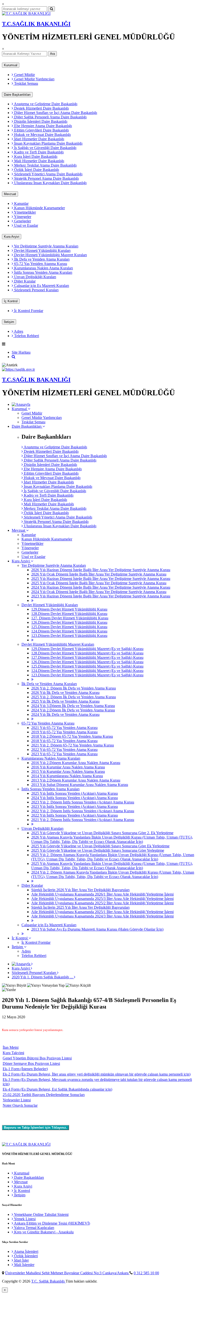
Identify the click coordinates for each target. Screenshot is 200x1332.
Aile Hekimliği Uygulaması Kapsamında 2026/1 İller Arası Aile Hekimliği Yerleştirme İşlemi (102, 894)
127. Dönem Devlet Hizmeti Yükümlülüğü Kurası (69, 618)
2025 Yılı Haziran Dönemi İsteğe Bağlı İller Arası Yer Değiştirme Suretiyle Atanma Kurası (100, 578)
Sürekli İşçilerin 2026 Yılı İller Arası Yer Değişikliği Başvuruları (80, 890)
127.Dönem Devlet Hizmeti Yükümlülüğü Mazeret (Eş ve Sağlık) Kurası (87, 657)
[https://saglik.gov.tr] (18, 369)
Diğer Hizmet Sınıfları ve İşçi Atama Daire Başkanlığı (55, 113)
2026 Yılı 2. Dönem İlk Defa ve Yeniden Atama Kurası (73, 688)
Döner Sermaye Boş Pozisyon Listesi (31, 1063)
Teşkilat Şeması (25, 83)
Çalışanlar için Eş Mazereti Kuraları (41, 285)
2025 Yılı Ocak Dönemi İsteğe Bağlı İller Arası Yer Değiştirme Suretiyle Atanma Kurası (98, 583)
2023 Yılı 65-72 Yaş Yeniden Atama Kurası (64, 754)
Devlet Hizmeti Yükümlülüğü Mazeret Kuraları (50, 255)
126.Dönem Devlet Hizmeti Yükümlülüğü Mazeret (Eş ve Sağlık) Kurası (87, 662)
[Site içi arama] (13, 357)
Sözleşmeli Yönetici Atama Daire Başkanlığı (47, 174)
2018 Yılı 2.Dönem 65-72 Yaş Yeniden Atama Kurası (72, 736)
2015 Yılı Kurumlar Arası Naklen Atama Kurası (68, 771)
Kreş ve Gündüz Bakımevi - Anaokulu (43, 1232)
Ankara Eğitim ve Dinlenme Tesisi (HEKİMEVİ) (51, 1223)
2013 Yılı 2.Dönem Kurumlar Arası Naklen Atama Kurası (75, 780)
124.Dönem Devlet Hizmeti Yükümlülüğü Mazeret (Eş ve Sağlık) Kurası (87, 671)
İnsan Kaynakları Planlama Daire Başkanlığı (47, 143)
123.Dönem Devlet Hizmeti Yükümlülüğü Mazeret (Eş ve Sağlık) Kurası (87, 675)
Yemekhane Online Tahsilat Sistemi (41, 1214)
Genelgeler (22, 221)
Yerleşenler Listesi (17, 1100)
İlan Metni (11, 1047)
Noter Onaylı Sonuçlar (20, 1105)
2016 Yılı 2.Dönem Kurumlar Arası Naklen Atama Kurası (75, 763)
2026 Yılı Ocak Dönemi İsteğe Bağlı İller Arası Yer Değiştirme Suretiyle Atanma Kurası (98, 574)
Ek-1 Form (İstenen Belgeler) (25, 1069)
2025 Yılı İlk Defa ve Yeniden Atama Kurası (65, 701)
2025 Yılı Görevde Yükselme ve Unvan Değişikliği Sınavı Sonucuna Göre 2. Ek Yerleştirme (102, 833)
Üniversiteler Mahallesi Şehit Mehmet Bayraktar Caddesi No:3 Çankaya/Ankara (67, 1273)
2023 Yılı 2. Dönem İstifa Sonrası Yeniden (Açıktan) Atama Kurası (82, 802)
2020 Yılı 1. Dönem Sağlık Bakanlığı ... (43, 977)
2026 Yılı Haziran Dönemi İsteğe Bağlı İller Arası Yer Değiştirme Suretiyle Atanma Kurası (100, 570)
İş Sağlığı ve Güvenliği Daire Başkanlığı (44, 148)
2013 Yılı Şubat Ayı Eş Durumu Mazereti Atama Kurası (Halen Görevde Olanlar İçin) (97, 929)
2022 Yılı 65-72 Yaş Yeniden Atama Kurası (64, 749)
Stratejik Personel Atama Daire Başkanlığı (46, 178)
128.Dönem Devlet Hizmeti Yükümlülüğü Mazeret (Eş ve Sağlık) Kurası (87, 653)
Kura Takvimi (13, 1053)
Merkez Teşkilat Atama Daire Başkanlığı (45, 165)
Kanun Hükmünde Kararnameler (39, 208)
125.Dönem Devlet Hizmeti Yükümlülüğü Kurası (69, 627)
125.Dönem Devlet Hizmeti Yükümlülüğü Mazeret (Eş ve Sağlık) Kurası (87, 666)
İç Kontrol (11, 301)
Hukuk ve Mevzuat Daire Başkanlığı (42, 134)
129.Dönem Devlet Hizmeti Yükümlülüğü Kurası (69, 609)
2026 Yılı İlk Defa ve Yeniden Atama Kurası (65, 692)
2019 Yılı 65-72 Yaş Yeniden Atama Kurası (64, 732)
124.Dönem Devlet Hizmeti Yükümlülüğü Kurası (69, 631)
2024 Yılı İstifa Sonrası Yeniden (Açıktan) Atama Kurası (74, 798)
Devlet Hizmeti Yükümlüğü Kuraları (41, 250)
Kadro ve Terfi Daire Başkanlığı (38, 152)
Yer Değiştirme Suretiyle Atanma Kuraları (45, 246)
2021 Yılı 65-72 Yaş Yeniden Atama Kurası (64, 728)
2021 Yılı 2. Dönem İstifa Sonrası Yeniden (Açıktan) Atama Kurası (82, 820)
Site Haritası (21, 352)
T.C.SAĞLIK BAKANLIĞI (36, 24)
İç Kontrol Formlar (28, 311)
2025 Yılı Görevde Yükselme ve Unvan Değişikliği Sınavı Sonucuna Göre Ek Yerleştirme (100, 846)
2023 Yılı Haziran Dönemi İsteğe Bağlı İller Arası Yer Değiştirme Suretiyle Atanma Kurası (100, 596)
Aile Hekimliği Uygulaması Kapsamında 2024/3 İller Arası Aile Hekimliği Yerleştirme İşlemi (102, 916)
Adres (18, 331)
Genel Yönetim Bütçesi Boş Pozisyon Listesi (37, 1058)
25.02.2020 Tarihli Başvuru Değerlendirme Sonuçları (44, 1095)
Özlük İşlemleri (25, 1256)
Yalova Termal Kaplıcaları (33, 1228)
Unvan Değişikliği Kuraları (34, 277)
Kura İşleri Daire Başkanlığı (35, 156)
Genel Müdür (24, 75)
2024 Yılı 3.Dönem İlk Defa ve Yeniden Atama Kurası (73, 706)
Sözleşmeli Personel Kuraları (36, 290)
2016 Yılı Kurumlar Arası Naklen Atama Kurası (68, 767)
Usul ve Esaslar (25, 225)
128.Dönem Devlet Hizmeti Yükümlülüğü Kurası (69, 614)
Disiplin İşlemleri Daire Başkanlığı (40, 121)
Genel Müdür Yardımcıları (33, 79)
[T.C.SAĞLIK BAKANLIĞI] (26, 13)
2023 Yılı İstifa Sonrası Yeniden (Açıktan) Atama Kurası (74, 806)
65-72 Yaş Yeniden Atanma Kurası (40, 264)
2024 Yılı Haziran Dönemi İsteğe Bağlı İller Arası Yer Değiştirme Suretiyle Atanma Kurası (100, 587)
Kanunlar (21, 203)
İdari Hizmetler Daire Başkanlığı (38, 139)
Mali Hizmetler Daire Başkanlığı (38, 161)
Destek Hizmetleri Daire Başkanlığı (41, 108)
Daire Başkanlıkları (17, 94)
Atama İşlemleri (25, 1251)
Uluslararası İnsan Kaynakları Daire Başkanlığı (50, 183)
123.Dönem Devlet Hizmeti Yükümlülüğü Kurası (69, 635)
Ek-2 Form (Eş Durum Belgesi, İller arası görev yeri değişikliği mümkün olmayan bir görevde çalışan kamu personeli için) (96, 1074)
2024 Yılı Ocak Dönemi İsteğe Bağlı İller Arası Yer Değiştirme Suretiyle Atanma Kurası (98, 592)
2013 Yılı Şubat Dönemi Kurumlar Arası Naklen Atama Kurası (79, 785)
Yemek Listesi (24, 1219)
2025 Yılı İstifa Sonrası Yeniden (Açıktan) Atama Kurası (74, 793)
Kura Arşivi (11, 236)
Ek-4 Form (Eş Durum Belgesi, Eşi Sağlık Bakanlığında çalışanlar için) (57, 1089)
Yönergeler (22, 217)
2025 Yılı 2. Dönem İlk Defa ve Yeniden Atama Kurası (73, 697)
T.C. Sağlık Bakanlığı (48, 1281)
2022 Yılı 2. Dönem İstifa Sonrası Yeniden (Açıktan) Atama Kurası (82, 811)
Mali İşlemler (23, 1265)
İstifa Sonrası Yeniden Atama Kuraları (42, 272)
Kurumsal (10, 65)
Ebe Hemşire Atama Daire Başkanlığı (42, 126)
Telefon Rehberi (26, 336)
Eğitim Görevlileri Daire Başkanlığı (41, 130)
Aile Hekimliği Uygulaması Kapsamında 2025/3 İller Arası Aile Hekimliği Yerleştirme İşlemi (102, 899)
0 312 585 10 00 (146, 1273)
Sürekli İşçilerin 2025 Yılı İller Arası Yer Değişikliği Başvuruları (80, 907)
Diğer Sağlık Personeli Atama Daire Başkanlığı (50, 117)
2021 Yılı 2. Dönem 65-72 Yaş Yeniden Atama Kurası (72, 745)
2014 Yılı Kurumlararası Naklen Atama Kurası (67, 776)
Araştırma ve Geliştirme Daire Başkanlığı (45, 104)
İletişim (9, 322)
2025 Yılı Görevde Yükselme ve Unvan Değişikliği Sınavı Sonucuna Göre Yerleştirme (97, 850)
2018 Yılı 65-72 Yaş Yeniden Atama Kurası (64, 741)
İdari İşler (21, 1260)
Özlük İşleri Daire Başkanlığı (36, 170)
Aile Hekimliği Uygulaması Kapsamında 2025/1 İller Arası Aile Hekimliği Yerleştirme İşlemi (102, 912)
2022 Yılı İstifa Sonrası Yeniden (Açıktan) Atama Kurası (74, 815)
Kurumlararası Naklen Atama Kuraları (43, 268)
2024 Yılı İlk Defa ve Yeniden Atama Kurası (65, 714)
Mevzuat (10, 194)
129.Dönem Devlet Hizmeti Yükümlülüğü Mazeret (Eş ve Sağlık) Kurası (87, 649)
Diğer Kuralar (24, 281)
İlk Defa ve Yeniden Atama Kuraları (41, 259)
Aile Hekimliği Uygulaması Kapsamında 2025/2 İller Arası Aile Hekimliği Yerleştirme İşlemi (102, 903)
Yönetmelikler (24, 212)
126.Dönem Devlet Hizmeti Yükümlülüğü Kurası (69, 622)
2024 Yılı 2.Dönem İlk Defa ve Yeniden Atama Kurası (73, 710)
